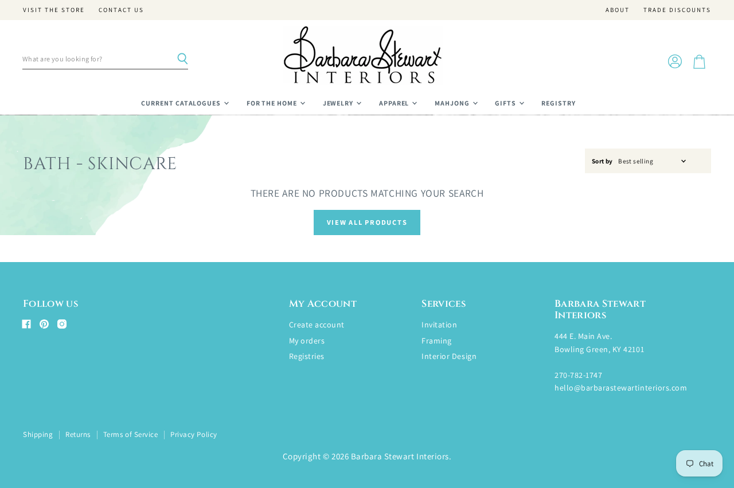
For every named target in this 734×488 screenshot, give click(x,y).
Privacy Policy (193, 434)
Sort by (602, 161)
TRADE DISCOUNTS (677, 10)
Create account (317, 324)
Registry (558, 103)
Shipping (38, 434)
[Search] (182, 59)
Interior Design (449, 356)
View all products (367, 222)
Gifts (506, 103)
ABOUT (618, 10)
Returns (78, 434)
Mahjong (453, 103)
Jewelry (339, 103)
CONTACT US (121, 10)
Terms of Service (130, 434)
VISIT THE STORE (54, 10)
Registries (307, 356)
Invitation (439, 324)
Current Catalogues (181, 103)
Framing (436, 340)
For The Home (273, 103)
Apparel (395, 103)
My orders (307, 340)
